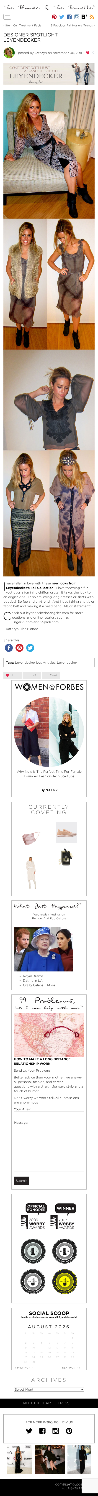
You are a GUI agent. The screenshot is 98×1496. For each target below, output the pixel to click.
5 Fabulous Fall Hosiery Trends (72, 25)
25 (41, 1357)
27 (57, 1357)
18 (41, 1352)
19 (49, 1352)
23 (25, 1357)
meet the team (37, 1403)
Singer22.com (22, 622)
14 (65, 1347)
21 (65, 1352)
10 (33, 1347)
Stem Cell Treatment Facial (23, 25)
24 (33, 1357)
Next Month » (71, 1367)
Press (64, 1403)
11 (41, 1347)
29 (72, 1357)
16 (26, 1352)
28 (65, 1357)
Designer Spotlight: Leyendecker (31, 37)
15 (72, 1347)
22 (72, 1352)
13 (57, 1347)
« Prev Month (24, 1367)
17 (34, 1352)
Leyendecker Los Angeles (35, 662)
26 (49, 1357)
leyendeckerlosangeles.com (47, 613)
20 (57, 1352)
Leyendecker (67, 662)
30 (25, 1362)
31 (34, 1362)
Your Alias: (22, 1109)
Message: (21, 1122)
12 (49, 1347)
